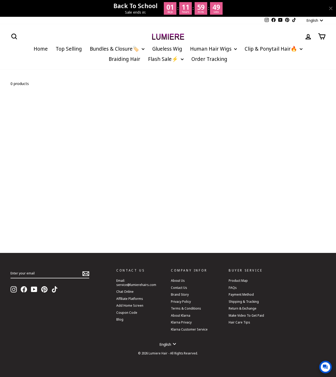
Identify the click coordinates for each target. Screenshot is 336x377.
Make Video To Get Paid (246, 315)
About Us (178, 280)
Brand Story (180, 294)
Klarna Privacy (181, 322)
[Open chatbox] (325, 367)
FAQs (233, 287)
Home (41, 48)
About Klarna (180, 315)
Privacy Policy (181, 301)
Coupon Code (126, 312)
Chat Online (125, 291)
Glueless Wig (167, 48)
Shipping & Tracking (244, 301)
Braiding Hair (124, 58)
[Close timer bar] (331, 8)
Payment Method (241, 294)
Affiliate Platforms (129, 298)
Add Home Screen (129, 305)
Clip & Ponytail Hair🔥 (271, 48)
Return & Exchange (242, 308)
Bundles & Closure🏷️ (115, 48)
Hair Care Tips (239, 322)
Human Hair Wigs (211, 48)
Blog (119, 319)
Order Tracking (209, 58)
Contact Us (179, 287)
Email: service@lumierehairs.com (136, 282)
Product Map (238, 280)
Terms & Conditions (186, 308)
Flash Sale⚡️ (164, 58)
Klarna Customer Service (189, 329)
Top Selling (69, 48)
